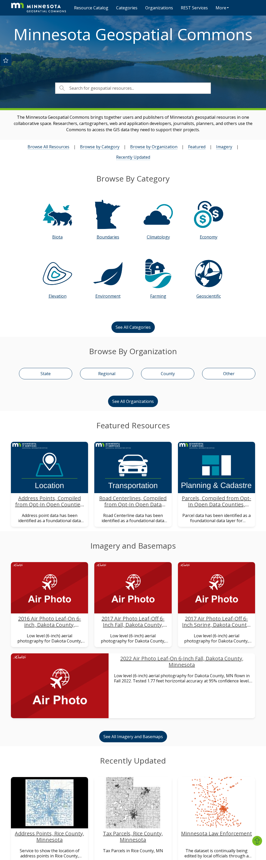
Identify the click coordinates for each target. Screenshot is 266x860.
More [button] (221, 8)
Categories (126, 8)
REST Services (194, 8)
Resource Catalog (91, 8)
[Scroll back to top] (257, 841)
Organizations (159, 8)
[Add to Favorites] (5, 60)
